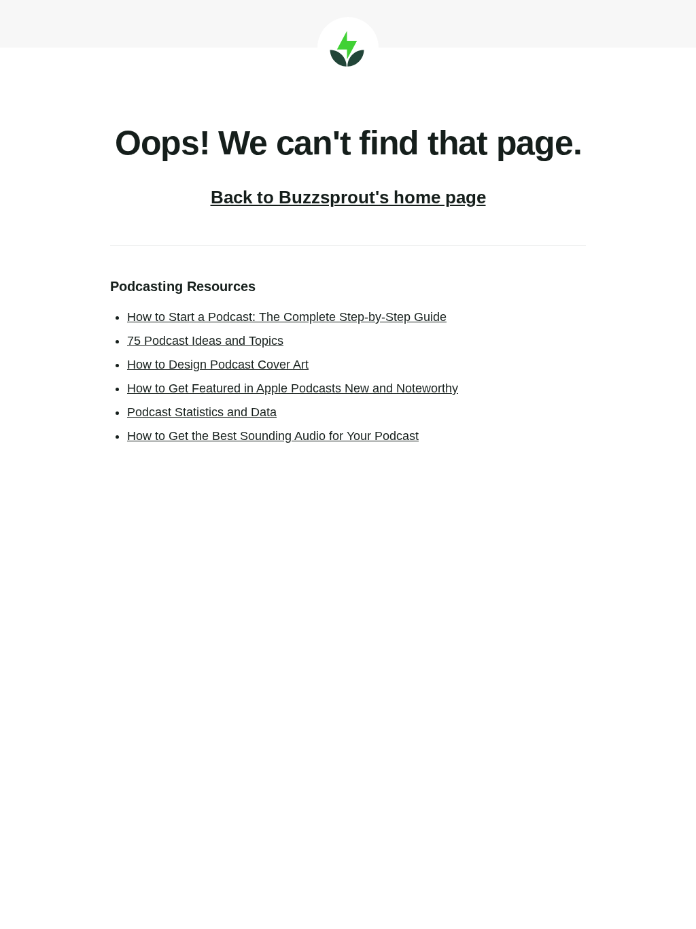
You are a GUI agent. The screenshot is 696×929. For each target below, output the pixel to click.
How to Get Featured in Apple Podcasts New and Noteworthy (292, 388)
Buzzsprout (348, 47)
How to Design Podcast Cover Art (218, 364)
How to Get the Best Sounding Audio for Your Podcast (273, 436)
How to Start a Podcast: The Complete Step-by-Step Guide (287, 317)
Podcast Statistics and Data (202, 412)
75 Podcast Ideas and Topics (205, 341)
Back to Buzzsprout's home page (348, 197)
